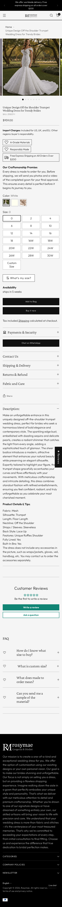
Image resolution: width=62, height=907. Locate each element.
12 (12, 233)
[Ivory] (14, 202)
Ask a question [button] (31, 614)
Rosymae (25, 887)
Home (8, 26)
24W (50, 248)
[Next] (57, 5)
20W (12, 248)
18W (50, 240)
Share (9, 396)
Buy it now (31, 310)
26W (12, 255)
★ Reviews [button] (58, 457)
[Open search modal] (51, 15)
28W (31, 255)
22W (31, 248)
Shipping (24, 320)
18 (12, 240)
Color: (10, 195)
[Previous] (4, 5)
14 (31, 233)
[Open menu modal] (4, 15)
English (6, 883)
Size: (7, 212)
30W (50, 255)
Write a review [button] (31, 607)
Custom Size (11, 264)
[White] (6, 202)
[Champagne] (23, 202)
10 (50, 226)
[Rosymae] (31, 15)
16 (50, 233)
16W (31, 240)
